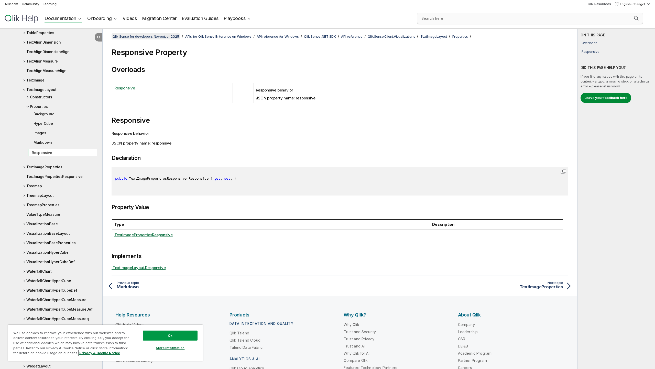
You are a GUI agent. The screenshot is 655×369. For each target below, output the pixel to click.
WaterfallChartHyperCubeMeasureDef (59, 309)
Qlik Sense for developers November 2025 (146, 36)
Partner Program (472, 360)
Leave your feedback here (605, 98)
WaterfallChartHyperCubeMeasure (56, 300)
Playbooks (235, 18)
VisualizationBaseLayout (48, 233)
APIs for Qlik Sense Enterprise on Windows (218, 36)
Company (466, 324)
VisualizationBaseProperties (50, 243)
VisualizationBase (42, 224)
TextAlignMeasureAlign (46, 70)
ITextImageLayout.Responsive (139, 267)
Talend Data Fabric (246, 347)
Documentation (60, 18)
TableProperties (40, 32)
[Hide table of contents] (98, 37)
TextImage (35, 80)
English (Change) (633, 4)
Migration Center (159, 18)
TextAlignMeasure (42, 61)
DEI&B (463, 346)
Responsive (42, 152)
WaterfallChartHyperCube (48, 281)
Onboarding (99, 18)
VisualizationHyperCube (47, 252)
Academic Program (475, 353)
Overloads (589, 43)
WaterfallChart (39, 271)
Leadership (468, 332)
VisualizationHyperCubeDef (50, 262)
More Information (170, 348)
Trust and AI (354, 346)
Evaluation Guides (200, 18)
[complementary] (616, 199)
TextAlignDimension (43, 42)
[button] (636, 18)
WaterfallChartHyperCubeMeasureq (57, 318)
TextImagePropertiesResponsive (54, 176)
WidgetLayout (38, 366)
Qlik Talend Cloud (245, 340)
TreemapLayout (40, 195)
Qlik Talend (239, 333)
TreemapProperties (43, 205)
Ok (170, 335)
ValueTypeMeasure (43, 214)
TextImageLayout (41, 89)
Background (44, 114)
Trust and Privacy (359, 339)
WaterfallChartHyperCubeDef (51, 290)
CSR (461, 339)
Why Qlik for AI (356, 353)
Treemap (34, 186)
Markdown (43, 142)
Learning (49, 4)
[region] (105, 343)
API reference (352, 36)
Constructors (41, 97)
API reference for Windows (278, 36)
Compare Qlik (356, 360)
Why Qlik (351, 324)
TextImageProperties (44, 167)
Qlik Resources (599, 4)
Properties (39, 106)
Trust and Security (360, 332)
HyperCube (43, 123)
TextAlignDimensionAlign (47, 51)
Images (40, 133)
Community (30, 4)
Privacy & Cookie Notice (99, 353)
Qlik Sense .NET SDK (320, 36)
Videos (130, 18)
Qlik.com (11, 4)
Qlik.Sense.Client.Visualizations (391, 36)
